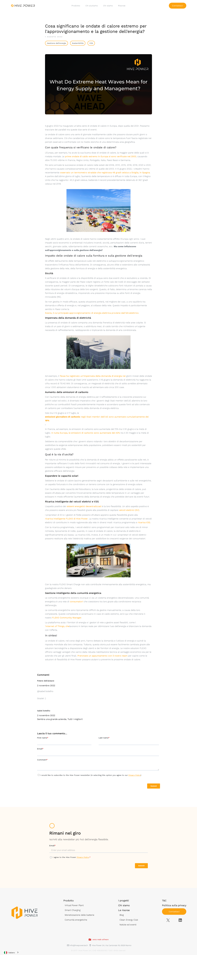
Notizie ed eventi (128, 924)
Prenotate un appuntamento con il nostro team (102, 655)
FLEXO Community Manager (66, 617)
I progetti (123, 900)
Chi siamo (108, 6)
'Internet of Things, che (57, 626)
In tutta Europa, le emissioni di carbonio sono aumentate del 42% (85, 433)
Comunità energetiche (76, 920)
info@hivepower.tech (79, 945)
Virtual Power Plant (74, 905)
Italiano (12, 953)
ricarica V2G (144, 522)
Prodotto (76, 6)
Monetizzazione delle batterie (79, 915)
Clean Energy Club (129, 920)
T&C (164, 900)
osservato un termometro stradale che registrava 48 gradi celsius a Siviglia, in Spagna (105, 172)
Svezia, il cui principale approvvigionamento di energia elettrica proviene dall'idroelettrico (92, 313)
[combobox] (11, 952)
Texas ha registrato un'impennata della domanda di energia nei (93, 376)
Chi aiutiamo (92, 6)
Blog (122, 915)
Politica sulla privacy (174, 905)
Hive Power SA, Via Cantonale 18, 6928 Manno (111, 945)
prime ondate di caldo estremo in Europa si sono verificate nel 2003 (100, 156)
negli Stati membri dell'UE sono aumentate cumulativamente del (96, 418)
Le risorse (124, 910)
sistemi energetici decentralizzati (84, 506)
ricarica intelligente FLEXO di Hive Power (66, 518)
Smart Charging (72, 910)
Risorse (121, 6)
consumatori (76, 601)
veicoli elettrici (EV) (129, 510)
